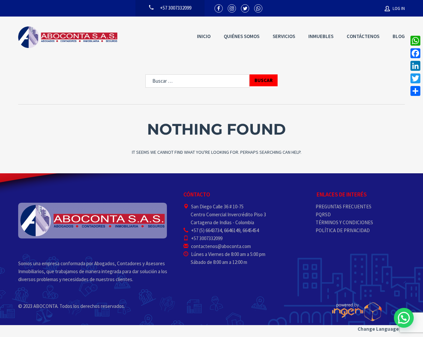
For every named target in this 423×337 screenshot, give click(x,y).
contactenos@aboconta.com (221, 246)
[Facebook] (415, 53)
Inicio (204, 36)
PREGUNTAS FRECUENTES (343, 206)
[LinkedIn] (415, 66)
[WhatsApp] (415, 40)
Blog (399, 36)
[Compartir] (415, 91)
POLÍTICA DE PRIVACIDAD (343, 230)
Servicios (284, 36)
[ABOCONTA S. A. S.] (67, 37)
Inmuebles (320, 36)
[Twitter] (415, 78)
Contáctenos (363, 36)
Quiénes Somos (241, 36)
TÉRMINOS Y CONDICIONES (344, 222)
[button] (404, 318)
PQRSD (323, 214)
